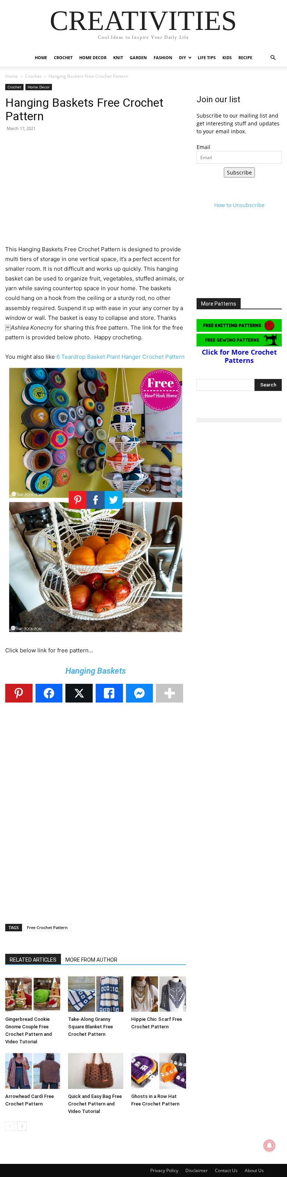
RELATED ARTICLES (33, 960)
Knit (118, 57)
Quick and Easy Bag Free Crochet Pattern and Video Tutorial (95, 1103)
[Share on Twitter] (79, 693)
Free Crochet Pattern (47, 927)
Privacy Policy (164, 1170)
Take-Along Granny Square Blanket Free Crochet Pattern (90, 1026)
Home (41, 57)
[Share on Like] (109, 693)
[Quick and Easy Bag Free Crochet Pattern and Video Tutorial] (95, 1071)
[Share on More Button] (169, 693)
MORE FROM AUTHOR (91, 960)
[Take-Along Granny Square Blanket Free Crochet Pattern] (95, 994)
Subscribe (239, 172)
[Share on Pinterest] (19, 693)
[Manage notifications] (269, 1146)
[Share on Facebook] (49, 693)
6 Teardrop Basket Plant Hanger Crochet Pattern (120, 356)
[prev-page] (10, 1126)
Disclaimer (196, 1170)
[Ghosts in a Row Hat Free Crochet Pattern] (158, 1071)
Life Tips (207, 57)
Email (203, 147)
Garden (138, 57)
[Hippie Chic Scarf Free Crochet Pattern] (158, 994)
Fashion (163, 57)
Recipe (245, 57)
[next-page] (22, 1126)
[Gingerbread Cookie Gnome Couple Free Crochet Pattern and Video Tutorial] (32, 994)
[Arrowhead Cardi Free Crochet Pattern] (32, 1071)
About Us (254, 1170)
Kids (227, 57)
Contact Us (226, 1170)
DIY (182, 57)
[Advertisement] (95, 192)
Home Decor (93, 57)
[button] (273, 57)
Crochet (63, 57)
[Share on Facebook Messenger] (139, 693)
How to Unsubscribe (239, 205)
